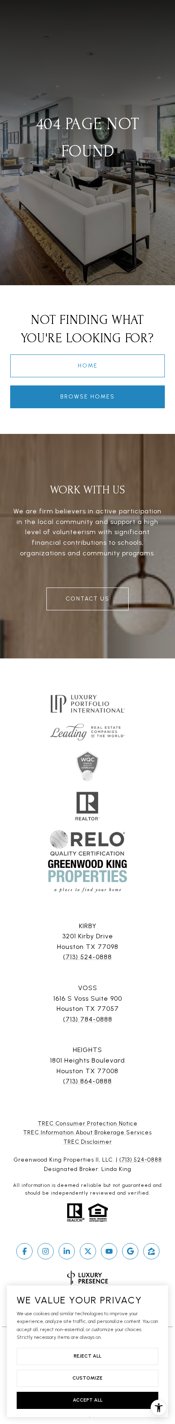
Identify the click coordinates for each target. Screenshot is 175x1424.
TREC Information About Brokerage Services (87, 1132)
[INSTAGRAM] (45, 1251)
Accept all (88, 1400)
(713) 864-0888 (87, 1081)
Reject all (87, 1356)
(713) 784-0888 (87, 1019)
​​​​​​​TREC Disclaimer (87, 1141)
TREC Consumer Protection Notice (88, 1123)
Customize (87, 1378)
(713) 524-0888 (87, 957)
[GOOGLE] (130, 1251)
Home (88, 365)
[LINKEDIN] (67, 1251)
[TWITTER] (88, 1251)
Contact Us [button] (87, 598)
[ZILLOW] (151, 1251)
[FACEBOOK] (24, 1251)
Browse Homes (87, 396)
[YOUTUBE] (109, 1251)
